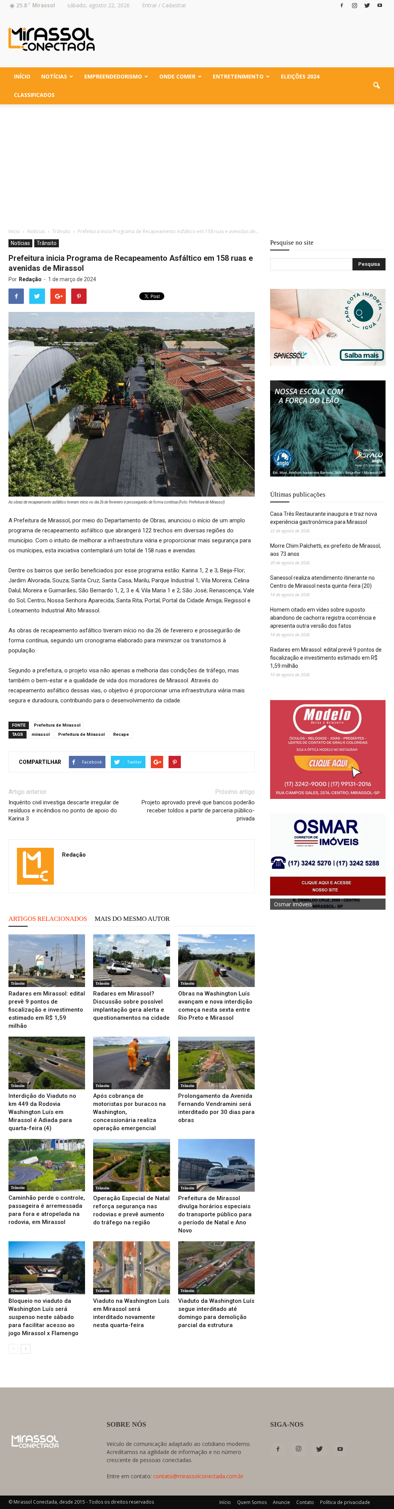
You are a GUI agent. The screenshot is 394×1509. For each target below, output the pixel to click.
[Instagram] (354, 5)
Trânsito (47, 243)
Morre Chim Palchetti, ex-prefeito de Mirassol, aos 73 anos (325, 550)
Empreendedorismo (113, 76)
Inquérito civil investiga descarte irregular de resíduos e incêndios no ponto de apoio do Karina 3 (63, 810)
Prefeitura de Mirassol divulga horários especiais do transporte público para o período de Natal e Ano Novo (215, 1214)
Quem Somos (252, 1502)
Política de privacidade (345, 1502)
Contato (305, 1502)
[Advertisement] (197, 162)
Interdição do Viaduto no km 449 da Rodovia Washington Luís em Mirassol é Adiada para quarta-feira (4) (42, 1112)
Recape (121, 734)
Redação (30, 279)
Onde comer (177, 76)
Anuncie (281, 1502)
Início (22, 76)
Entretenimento (238, 76)
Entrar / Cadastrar (164, 5)
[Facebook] (341, 5)
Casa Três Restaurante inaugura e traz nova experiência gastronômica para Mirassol (323, 518)
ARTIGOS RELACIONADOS (47, 918)
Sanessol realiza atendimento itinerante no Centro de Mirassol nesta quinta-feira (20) (322, 582)
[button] (376, 86)
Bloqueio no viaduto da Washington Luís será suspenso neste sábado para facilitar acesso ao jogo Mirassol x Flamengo (43, 1317)
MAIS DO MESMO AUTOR (132, 918)
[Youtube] (380, 5)
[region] (328, 327)
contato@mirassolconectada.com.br (198, 1476)
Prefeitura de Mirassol (57, 725)
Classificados (34, 94)
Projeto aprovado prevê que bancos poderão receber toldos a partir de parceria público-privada (198, 810)
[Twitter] (367, 5)
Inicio (14, 231)
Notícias (54, 76)
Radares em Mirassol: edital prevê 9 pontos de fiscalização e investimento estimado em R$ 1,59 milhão (46, 1009)
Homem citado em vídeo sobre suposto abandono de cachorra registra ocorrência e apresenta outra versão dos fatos (323, 618)
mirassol (41, 734)
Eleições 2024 (300, 76)
